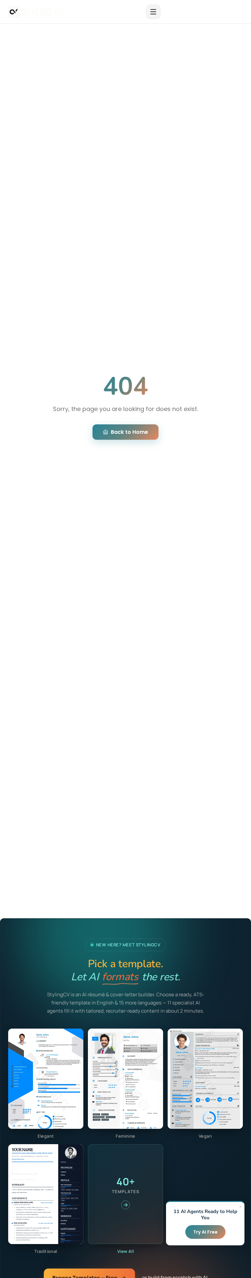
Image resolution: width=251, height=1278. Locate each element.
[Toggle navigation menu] (153, 12)
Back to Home (129, 432)
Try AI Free (205, 1232)
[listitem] (45, 1084)
